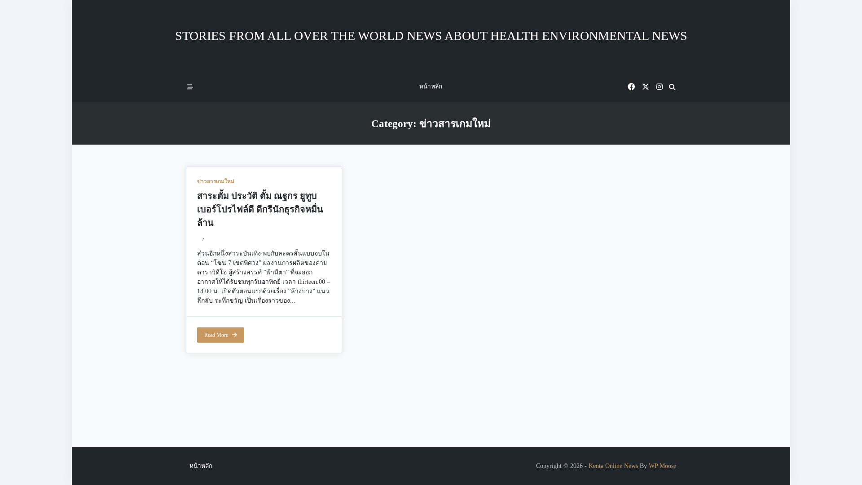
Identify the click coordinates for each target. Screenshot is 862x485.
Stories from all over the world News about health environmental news (431, 36)
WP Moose (662, 466)
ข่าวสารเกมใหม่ (215, 181)
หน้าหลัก (430, 86)
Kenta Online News (613, 466)
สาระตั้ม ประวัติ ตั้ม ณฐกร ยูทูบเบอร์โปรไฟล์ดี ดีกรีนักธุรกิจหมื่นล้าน (260, 209)
